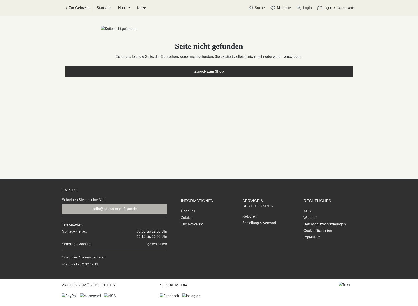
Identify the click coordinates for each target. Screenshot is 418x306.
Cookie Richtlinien (317, 231)
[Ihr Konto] (304, 7)
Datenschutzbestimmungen (324, 224)
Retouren (249, 216)
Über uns (188, 211)
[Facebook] (169, 295)
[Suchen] (256, 7)
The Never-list (192, 224)
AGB (307, 211)
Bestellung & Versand (259, 223)
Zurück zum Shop (209, 71)
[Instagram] (191, 295)
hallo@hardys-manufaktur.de (114, 209)
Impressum (311, 237)
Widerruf (310, 217)
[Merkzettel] (281, 7)
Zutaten (187, 217)
